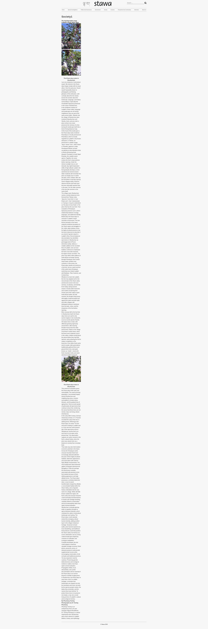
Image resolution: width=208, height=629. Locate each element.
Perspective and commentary (124, 9)
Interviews (136, 9)
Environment (98, 9)
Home (63, 9)
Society (105, 9)
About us (144, 9)
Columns (113, 9)
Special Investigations (73, 9)
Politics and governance (86, 9)
